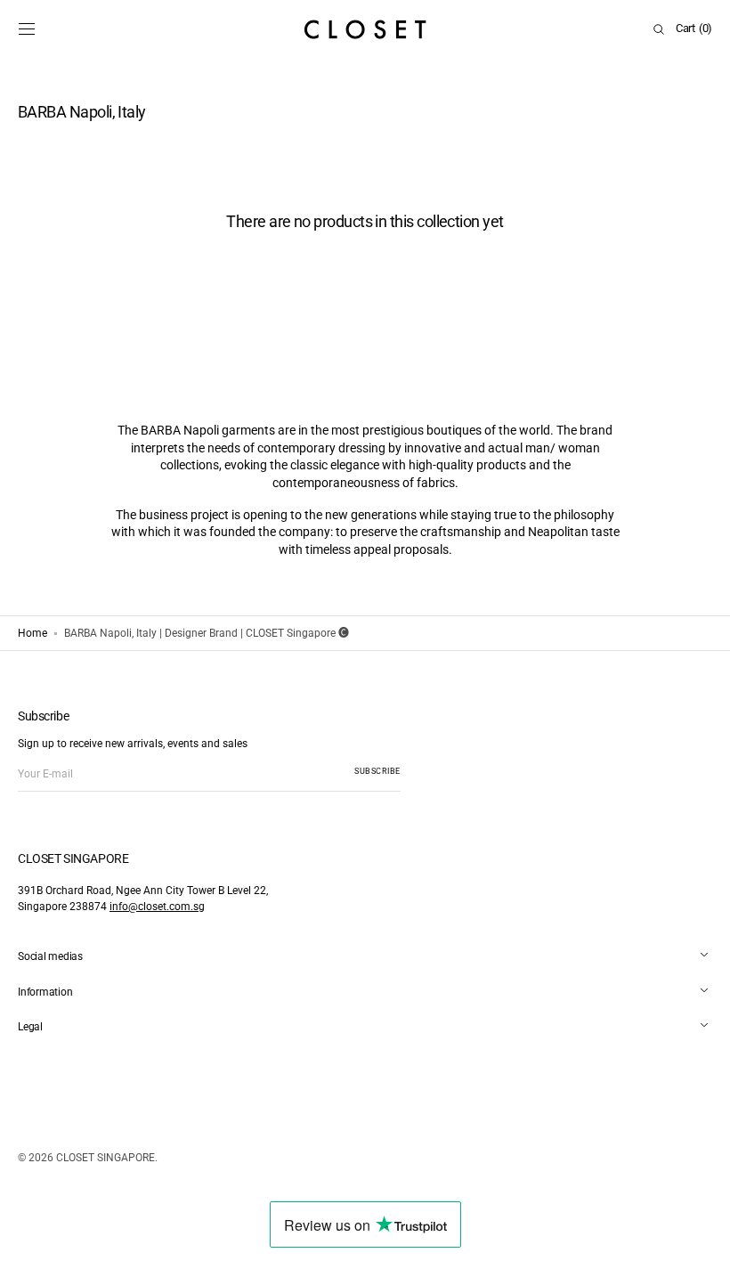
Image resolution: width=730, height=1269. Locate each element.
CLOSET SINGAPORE (105, 1157)
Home (32, 633)
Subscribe (377, 771)
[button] (26, 29)
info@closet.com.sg (157, 906)
